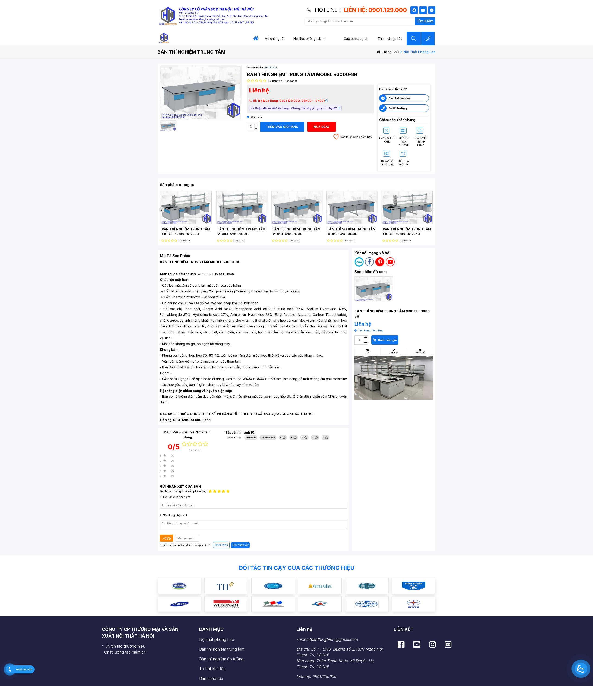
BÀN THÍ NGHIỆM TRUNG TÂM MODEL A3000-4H (352, 231)
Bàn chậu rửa (211, 678)
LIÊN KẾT (403, 629)
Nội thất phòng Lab (216, 639)
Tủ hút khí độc (212, 668)
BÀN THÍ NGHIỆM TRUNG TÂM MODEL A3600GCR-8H (186, 231)
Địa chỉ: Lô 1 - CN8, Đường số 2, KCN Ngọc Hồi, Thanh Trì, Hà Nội (340, 658)
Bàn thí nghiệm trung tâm (221, 649)
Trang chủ (390, 52)
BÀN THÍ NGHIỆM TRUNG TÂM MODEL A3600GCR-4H (407, 231)
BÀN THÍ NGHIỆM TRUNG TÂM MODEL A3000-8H (296, 231)
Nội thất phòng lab (307, 39)
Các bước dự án (356, 39)
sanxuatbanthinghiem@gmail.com (327, 639)
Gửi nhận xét (240, 545)
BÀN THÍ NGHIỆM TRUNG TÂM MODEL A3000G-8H (241, 231)
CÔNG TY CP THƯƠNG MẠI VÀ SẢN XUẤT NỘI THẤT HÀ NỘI (140, 632)
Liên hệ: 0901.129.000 (316, 676)
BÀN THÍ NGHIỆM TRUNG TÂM (191, 52)
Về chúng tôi (274, 39)
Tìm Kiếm (425, 21)
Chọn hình (221, 545)
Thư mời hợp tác (390, 39)
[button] (161, 210)
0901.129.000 (24, 669)
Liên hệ (304, 629)
